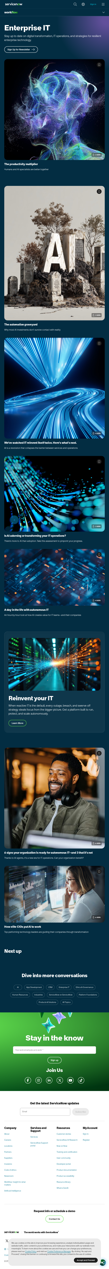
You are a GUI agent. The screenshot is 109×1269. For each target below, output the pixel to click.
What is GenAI (62, 1188)
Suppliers (8, 1158)
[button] (75, 4)
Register (86, 1140)
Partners (7, 1152)
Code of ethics (10, 1170)
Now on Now (62, 1146)
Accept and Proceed (86, 1260)
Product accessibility (65, 1176)
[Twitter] (7, 1241)
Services (34, 1137)
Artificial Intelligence (12, 1191)
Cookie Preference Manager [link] (59, 1251)
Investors (8, 1164)
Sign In (86, 1134)
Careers (7, 1140)
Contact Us (54, 1219)
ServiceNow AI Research (67, 1140)
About (6, 1134)
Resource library (63, 1182)
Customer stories (64, 1134)
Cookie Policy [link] (30, 1251)
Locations (8, 1146)
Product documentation (67, 1170)
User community (63, 1158)
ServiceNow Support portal (39, 1144)
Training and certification (67, 1152)
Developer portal (64, 1164)
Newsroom (9, 1176)
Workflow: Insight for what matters (15, 1183)
